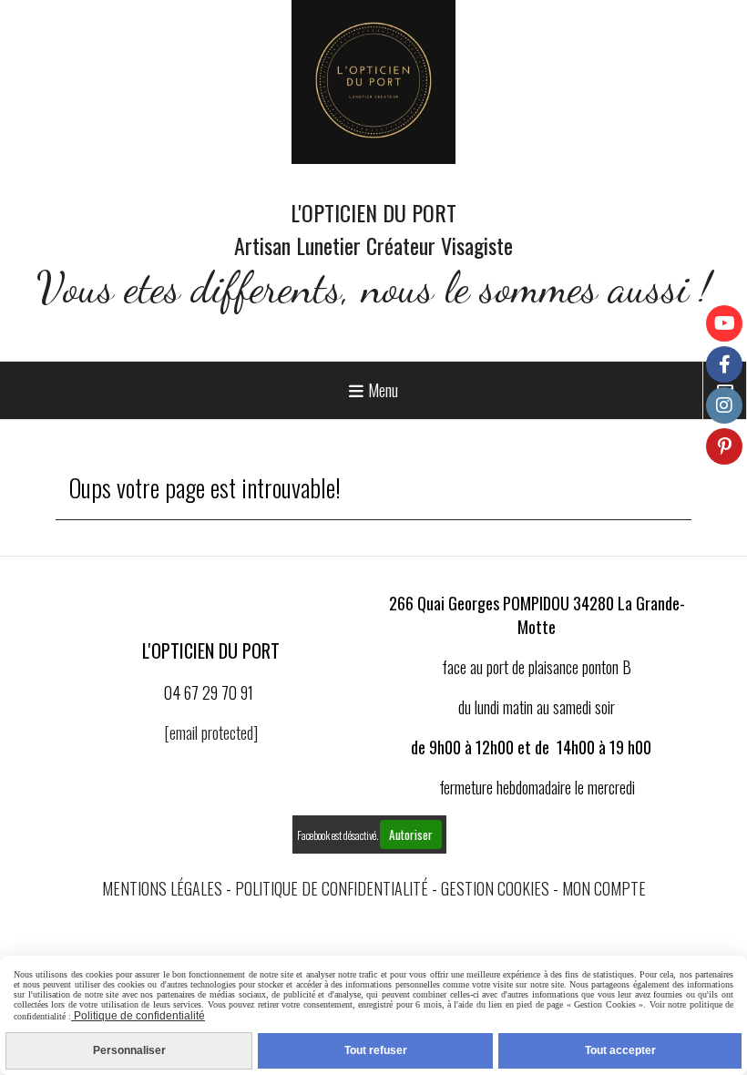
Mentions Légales (162, 888)
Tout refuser (375, 1050)
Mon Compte (604, 888)
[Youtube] (724, 323)
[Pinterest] (724, 446)
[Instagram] (724, 405)
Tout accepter (620, 1050)
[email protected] (211, 732)
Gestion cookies (495, 888)
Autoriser (411, 834)
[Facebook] (724, 364)
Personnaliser (129, 1050)
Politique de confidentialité (331, 888)
